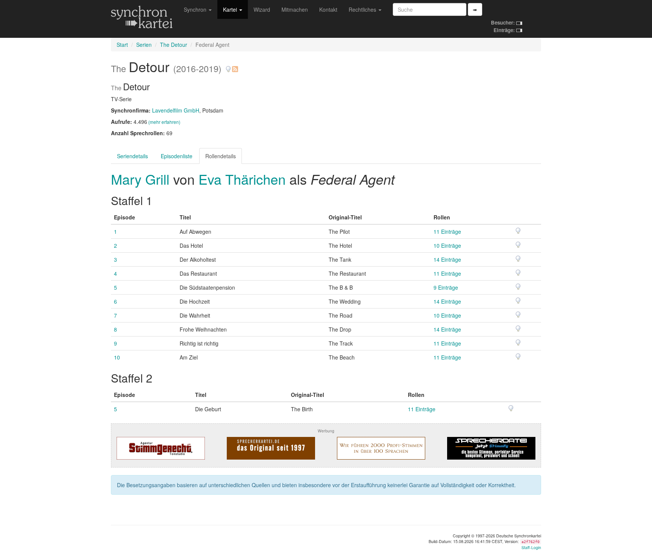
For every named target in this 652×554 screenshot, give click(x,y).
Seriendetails (132, 156)
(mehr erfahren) (164, 122)
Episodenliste (176, 156)
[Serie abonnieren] (234, 66)
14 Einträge (447, 259)
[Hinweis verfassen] (228, 66)
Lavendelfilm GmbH (175, 110)
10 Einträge (447, 245)
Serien (144, 44)
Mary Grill (142, 178)
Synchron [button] (196, 9)
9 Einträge (446, 287)
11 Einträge (447, 231)
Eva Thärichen (242, 178)
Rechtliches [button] (363, 9)
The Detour (173, 44)
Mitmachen (294, 9)
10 (117, 357)
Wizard (262, 9)
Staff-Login (531, 547)
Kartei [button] (230, 9)
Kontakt (328, 9)
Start (122, 44)
